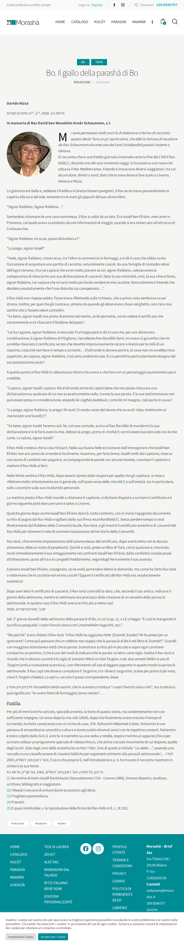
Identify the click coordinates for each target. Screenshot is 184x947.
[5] (117, 519)
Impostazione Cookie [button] (20, 937)
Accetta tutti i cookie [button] (53, 937)
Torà (99, 62)
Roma (62, 823)
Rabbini (41, 823)
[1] (68, 162)
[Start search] (174, 21)
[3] (118, 431)
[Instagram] (98, 848)
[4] (123, 481)
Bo (83, 62)
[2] (42, 415)
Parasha (18, 823)
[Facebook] (86, 848)
